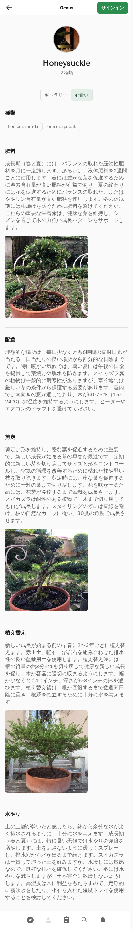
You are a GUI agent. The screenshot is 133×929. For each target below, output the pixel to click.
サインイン (112, 8)
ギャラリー (56, 95)
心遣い (81, 95)
